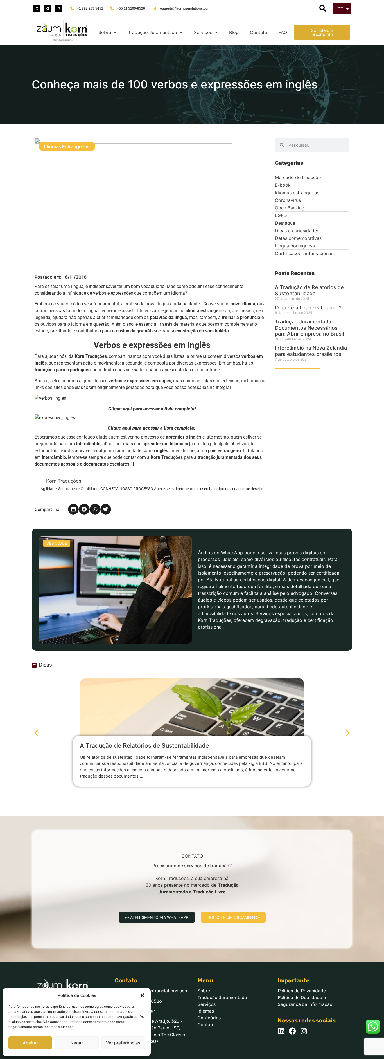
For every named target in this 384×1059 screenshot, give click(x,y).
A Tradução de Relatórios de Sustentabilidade (309, 290)
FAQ (283, 32)
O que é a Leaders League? (308, 307)
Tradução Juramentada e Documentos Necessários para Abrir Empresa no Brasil (310, 328)
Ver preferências (123, 1042)
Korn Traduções (167, 457)
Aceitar (30, 1042)
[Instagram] (58, 8)
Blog (234, 32)
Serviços (203, 32)
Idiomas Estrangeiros (67, 146)
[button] (142, 995)
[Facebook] (47, 8)
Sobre (104, 32)
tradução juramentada (221, 457)
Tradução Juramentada (152, 32)
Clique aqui (120, 409)
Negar (77, 1042)
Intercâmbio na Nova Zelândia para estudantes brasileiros (311, 351)
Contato (258, 32)
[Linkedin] (36, 8)
